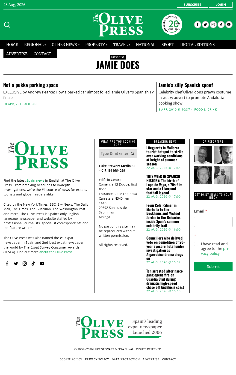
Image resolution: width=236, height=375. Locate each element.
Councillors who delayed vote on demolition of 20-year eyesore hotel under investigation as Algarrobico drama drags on (165, 248)
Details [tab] (118, 149)
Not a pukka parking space (30, 84)
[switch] (92, 210)
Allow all (185, 233)
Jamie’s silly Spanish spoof (186, 84)
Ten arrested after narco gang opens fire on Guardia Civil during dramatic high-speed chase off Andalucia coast (165, 279)
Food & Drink (205, 109)
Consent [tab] (49, 149)
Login (220, 4)
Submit (213, 266)
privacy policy (215, 251)
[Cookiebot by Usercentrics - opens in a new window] (198, 135)
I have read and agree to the (215, 249)
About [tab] (187, 149)
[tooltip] (197, 24)
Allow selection (118, 233)
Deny (51, 233)
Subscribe (192, 4)
